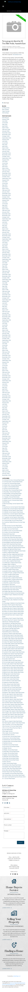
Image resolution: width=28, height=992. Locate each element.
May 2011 (4, 428)
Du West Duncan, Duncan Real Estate (12, 530)
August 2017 (5, 301)
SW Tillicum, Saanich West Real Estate (12, 721)
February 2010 (6, 453)
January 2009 (5, 473)
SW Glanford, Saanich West (9, 697)
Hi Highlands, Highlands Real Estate (11, 549)
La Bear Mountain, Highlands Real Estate (12, 554)
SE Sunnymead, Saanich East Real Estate (12, 662)
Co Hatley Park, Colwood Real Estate (11, 485)
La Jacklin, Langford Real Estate (10, 569)
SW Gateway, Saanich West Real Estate (12, 696)
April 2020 (5, 247)
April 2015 (4, 348)
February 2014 (6, 372)
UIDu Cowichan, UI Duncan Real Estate (12, 724)
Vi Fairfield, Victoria (7, 743)
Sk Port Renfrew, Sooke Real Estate (11, 680)
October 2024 (6, 156)
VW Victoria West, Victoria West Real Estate (13, 775)
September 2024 (6, 158)
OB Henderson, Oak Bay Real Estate (11, 623)
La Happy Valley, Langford (9, 564)
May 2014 (4, 367)
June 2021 (5, 224)
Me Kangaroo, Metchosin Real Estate (11, 586)
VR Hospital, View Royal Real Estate (11, 766)
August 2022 (5, 200)
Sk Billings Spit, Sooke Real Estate (11, 674)
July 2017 (4, 303)
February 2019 (6, 271)
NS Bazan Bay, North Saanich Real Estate (12, 608)
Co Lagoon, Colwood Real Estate (10, 486)
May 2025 (4, 144)
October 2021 (5, 217)
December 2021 (6, 213)
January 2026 (5, 131)
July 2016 (4, 323)
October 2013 (5, 379)
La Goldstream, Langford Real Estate (11, 562)
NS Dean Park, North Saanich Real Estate (13, 609)
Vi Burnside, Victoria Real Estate (10, 733)
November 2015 (6, 337)
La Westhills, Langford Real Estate (11, 583)
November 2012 (6, 397)
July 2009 (4, 465)
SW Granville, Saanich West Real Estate (12, 702)
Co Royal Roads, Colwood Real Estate (11, 493)
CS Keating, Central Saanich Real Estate (12, 510)
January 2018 (5, 293)
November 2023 (6, 175)
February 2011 (6, 433)
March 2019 (5, 269)
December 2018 (6, 274)
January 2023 (5, 192)
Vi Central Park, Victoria (8, 734)
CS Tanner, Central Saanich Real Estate (12, 515)
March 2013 (5, 391)
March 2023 (5, 188)
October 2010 (5, 439)
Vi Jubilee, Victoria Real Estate (10, 753)
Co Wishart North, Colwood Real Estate (12, 498)
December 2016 (6, 315)
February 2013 (6, 392)
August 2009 (5, 463)
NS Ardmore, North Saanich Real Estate (12, 606)
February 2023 (6, 190)
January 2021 (5, 232)
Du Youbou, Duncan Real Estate (10, 532)
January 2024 (5, 171)
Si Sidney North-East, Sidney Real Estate (12, 667)
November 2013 (6, 377)
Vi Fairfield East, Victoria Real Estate (11, 739)
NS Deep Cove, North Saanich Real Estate (13, 611)
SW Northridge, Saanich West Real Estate (13, 709)
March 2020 (5, 249)
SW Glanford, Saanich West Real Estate (12, 699)
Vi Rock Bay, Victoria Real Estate (10, 758)
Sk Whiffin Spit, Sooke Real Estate (11, 690)
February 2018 (6, 291)
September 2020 (6, 239)
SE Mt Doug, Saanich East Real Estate (12, 655)
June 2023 (5, 183)
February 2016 (6, 331)
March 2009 (5, 470)
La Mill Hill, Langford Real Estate (10, 576)
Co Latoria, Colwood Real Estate (10, 488)
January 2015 (5, 353)
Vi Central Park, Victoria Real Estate (11, 736)
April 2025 (4, 146)
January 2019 (5, 272)
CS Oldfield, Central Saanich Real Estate (12, 512)
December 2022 (6, 193)
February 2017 (6, 311)
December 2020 (6, 234)
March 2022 (5, 208)
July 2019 (4, 262)
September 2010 (6, 441)
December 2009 (6, 456)
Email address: (7, 819)
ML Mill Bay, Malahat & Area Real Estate (12, 598)
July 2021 (4, 222)
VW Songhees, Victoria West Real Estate (12, 773)
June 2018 (5, 284)
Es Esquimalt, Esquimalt (8, 534)
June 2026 (5, 122)
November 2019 (6, 256)
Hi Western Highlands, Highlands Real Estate (13, 551)
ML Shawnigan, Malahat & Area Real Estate (13, 603)
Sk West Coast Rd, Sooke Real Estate (11, 689)
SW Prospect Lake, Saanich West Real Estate (13, 712)
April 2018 (4, 288)
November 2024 (6, 154)
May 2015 (4, 347)
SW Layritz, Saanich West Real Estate (11, 706)
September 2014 (6, 360)
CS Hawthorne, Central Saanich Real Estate (13, 507)
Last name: (6, 813)
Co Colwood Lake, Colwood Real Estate (12, 481)
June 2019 (5, 264)
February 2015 (6, 352)
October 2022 (6, 197)
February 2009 (6, 471)
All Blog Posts (5, 107)
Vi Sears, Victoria (6, 761)
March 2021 (5, 229)
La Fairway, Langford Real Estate (10, 557)
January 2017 (5, 313)
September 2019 (6, 259)
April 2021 (4, 227)
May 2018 (4, 286)
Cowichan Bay (6, 502)
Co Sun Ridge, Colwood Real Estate (11, 495)
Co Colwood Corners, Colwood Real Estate (13, 480)
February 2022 (6, 210)
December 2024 (6, 153)
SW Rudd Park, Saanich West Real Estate (13, 716)
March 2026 (5, 127)
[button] (2, 803)
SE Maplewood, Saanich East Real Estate (12, 653)
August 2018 (5, 281)
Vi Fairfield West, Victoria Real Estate (11, 741)
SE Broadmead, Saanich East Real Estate (12, 637)
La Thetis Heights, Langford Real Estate (12, 579)
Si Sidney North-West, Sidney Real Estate (12, 669)
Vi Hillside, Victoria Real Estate (10, 750)
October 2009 (6, 460)
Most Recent (5, 117)
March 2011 (5, 431)
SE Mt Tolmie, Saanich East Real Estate (12, 657)
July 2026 (4, 121)
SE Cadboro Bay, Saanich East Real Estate (13, 638)
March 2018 (5, 289)
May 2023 (4, 185)
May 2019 (4, 266)
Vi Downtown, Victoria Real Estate (11, 738)
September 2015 (6, 340)
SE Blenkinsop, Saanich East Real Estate (12, 635)
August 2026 (5, 119)
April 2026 (4, 126)
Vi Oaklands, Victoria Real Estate (10, 756)
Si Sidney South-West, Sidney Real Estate (13, 672)
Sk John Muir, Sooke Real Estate (10, 679)
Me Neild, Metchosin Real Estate (10, 589)
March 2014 (5, 370)
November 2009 (6, 458)
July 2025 (4, 141)
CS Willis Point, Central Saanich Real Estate (13, 518)
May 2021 (4, 225)
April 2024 (5, 166)
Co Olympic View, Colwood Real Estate (12, 490)
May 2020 (4, 246)
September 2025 (6, 138)
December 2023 (6, 173)
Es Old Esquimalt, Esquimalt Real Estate (12, 540)
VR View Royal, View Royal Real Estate (12, 771)
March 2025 (5, 148)
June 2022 (5, 203)
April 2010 (4, 450)
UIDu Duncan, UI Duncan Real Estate (12, 726)
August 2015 (5, 342)
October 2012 (5, 399)
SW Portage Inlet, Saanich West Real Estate (13, 711)
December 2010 (6, 436)
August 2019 (5, 261)
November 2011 (6, 417)
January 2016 (5, 333)
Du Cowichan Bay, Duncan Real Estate (12, 520)
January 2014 (5, 374)
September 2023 (6, 178)
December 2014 (6, 355)
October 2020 (6, 237)
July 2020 (4, 242)
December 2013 (6, 375)
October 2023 (6, 176)
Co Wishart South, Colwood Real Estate (12, 500)
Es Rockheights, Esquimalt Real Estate (12, 542)
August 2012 (5, 402)
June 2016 (4, 325)
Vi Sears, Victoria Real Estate (9, 763)
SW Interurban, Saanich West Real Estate (13, 704)
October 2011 (5, 419)
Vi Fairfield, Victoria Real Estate (10, 744)
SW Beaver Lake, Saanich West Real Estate (13, 692)
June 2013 (5, 385)
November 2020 (6, 235)
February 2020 (6, 251)
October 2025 (6, 136)
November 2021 (6, 215)
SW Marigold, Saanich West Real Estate (12, 707)
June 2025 (5, 143)
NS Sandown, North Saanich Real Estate (12, 618)
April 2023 (5, 186)
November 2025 (6, 134)
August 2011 (5, 423)
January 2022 (5, 212)
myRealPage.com (17, 976)
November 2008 (6, 475)
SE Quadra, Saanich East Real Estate (11, 660)
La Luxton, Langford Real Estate (10, 574)
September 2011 (6, 421)
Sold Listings (5, 112)
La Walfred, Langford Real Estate (10, 581)
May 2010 (4, 448)
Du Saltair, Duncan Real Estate (10, 529)
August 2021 (5, 220)
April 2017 (4, 308)
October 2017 (5, 298)
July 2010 (4, 444)
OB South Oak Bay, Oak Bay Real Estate (12, 626)
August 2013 (5, 382)
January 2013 (5, 394)
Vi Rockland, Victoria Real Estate (10, 760)
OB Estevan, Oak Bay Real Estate (10, 621)
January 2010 (5, 455)
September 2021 (6, 218)
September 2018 (6, 279)
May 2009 (4, 468)
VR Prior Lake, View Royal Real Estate (12, 768)
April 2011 (4, 429)
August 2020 (5, 240)
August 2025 (5, 139)
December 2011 (6, 416)
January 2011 (5, 434)
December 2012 (6, 396)
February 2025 (6, 149)
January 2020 (5, 252)
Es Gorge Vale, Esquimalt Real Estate (11, 537)
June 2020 (5, 244)
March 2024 (5, 168)
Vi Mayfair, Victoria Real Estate (10, 755)
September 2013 (6, 380)
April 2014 (4, 369)
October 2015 (5, 338)
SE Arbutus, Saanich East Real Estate (11, 633)
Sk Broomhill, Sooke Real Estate (10, 675)
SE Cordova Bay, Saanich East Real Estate (13, 643)
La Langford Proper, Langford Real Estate (13, 572)
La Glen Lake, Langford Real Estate (11, 561)
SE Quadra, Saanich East (8, 658)
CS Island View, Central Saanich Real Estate (13, 508)
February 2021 (6, 230)
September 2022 (6, 198)
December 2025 (6, 132)
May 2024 (4, 165)
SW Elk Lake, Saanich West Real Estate (12, 694)
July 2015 (4, 343)
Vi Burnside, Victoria (7, 731)
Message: (6, 830)
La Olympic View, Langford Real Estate (12, 577)
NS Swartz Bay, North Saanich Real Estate (13, 620)
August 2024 (5, 160)
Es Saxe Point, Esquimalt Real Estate (11, 544)
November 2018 (6, 276)
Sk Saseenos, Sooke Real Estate (10, 682)
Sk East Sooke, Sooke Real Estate (10, 677)
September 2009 (6, 461)
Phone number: (8, 825)
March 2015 (5, 350)
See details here (17, 54)
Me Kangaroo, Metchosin (8, 584)
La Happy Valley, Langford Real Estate (12, 566)
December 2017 (6, 294)
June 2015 (4, 345)
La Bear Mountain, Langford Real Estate (12, 556)
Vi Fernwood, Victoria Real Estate (10, 746)
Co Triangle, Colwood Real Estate (10, 497)
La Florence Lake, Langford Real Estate (12, 559)
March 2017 (5, 310)
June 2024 (5, 163)
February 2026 (6, 129)
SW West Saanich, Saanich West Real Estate (13, 722)
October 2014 (5, 359)
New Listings (5, 109)
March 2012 (5, 411)
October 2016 (5, 318)
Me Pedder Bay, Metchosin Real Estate (12, 591)
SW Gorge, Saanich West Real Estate (11, 701)
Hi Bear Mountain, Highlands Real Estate (12, 545)
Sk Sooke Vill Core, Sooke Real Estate (11, 687)
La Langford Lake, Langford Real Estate (12, 571)
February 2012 (6, 412)
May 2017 (4, 306)
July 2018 (4, 283)
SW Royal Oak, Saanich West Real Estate (12, 714)
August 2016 (5, 321)
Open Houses (5, 111)
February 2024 (6, 170)
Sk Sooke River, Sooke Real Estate (11, 685)
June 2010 (5, 446)
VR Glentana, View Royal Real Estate (11, 765)
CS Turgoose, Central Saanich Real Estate (13, 517)
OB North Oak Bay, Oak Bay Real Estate (12, 625)
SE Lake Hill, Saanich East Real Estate (11, 650)
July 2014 (4, 364)
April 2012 (4, 409)
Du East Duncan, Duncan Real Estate (12, 525)
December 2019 (6, 254)
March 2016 (5, 330)
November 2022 (6, 195)
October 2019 (5, 257)
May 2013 (4, 387)
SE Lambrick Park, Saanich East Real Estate (13, 652)
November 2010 (6, 438)
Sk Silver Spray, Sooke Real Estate (11, 684)
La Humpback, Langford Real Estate (11, 567)
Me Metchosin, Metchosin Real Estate (12, 588)
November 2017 (6, 296)
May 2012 (4, 407)
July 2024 (4, 161)
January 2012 (5, 414)
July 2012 (4, 404)
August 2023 (5, 180)
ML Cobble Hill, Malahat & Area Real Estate (13, 593)
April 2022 (5, 207)
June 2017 (5, 305)
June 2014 (5, 365)
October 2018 (5, 278)
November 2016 (6, 316)
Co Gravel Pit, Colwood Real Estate (11, 483)
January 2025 (5, 151)
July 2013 (4, 384)
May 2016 (4, 326)
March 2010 (5, 451)
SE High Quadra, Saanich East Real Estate (13, 648)
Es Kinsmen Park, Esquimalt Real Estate (12, 539)
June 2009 (5, 466)
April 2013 (4, 389)
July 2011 (4, 424)
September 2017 (6, 299)
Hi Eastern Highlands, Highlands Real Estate (13, 547)
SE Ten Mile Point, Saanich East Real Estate (16, 47)
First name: (7, 807)
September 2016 (6, 320)
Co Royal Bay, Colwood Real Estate (11, 491)
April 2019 (4, 267)
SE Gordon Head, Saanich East (10, 645)
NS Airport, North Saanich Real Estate (12, 604)
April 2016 (4, 328)
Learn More (6, 907)
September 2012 (6, 401)
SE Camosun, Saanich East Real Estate (12, 640)
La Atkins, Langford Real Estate (10, 552)
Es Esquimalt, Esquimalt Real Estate (11, 535)
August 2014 (5, 362)
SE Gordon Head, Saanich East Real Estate (13, 647)
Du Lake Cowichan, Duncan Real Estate (12, 527)
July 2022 (4, 202)
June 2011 (4, 426)
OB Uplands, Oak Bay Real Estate (11, 628)
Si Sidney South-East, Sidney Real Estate (12, 670)
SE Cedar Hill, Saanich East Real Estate (12, 642)
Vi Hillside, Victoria (6, 748)
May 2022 (4, 205)
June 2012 (5, 406)
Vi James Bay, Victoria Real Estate (10, 751)
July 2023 (4, 181)
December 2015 (6, 335)
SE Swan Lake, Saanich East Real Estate (12, 663)
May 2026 (4, 124)
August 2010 (5, 443)
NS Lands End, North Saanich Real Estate (13, 613)
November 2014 (6, 357)
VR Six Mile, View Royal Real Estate (11, 770)
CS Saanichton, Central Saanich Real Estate (13, 513)
